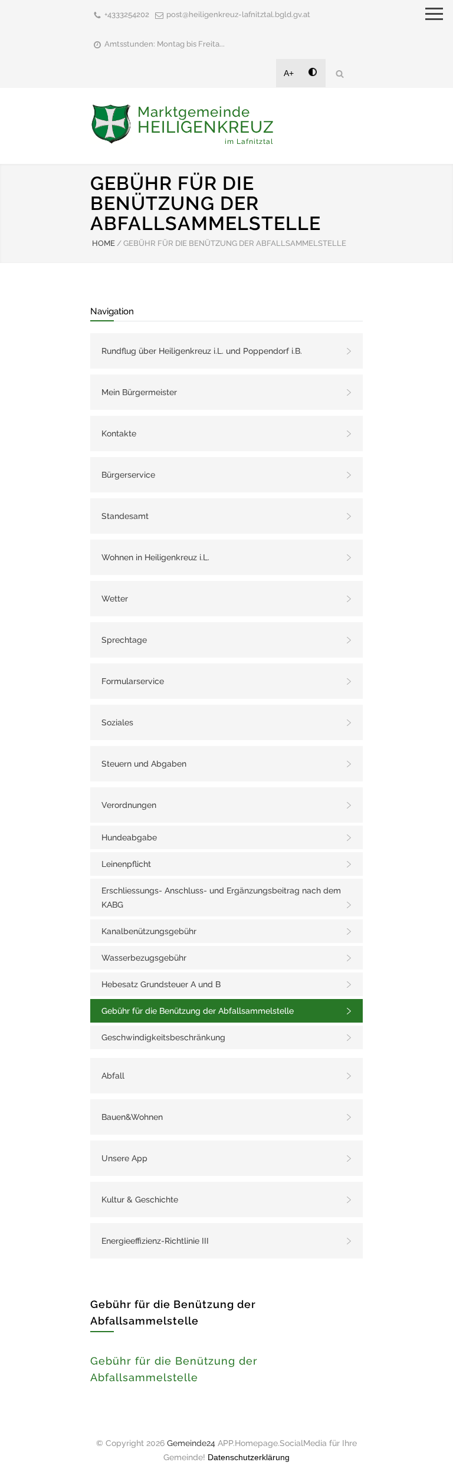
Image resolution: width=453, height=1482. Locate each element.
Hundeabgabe (129, 837)
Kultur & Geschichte (139, 1199)
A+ (289, 73)
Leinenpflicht (126, 864)
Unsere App (124, 1158)
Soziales (117, 722)
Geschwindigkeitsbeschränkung (163, 1037)
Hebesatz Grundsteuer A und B (161, 984)
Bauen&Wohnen (132, 1117)
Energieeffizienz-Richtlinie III (155, 1241)
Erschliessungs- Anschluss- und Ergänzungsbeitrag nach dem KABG (221, 897)
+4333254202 (126, 14)
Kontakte (118, 433)
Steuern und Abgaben (143, 763)
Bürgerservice (128, 474)
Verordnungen (128, 805)
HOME (103, 243)
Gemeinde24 (191, 1443)
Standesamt (125, 516)
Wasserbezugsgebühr (143, 957)
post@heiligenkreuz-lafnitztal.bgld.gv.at (238, 14)
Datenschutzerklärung (249, 1457)
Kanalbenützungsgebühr (148, 931)
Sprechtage (124, 640)
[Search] (340, 73)
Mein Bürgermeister (139, 392)
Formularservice (132, 681)
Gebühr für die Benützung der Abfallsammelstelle (197, 1011)
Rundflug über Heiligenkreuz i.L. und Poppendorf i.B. (201, 351)
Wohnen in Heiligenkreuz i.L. (155, 557)
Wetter (114, 598)
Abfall (112, 1075)
